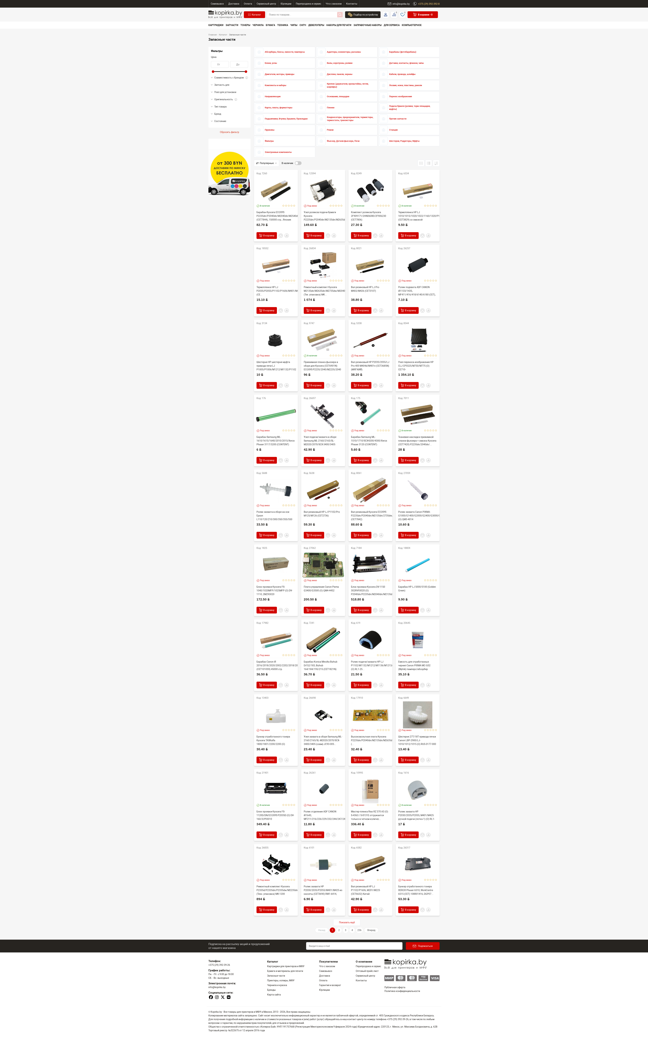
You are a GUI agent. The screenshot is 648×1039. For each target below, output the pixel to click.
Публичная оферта (394, 987)
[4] (291, 205)
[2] (286, 205)
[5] (294, 205)
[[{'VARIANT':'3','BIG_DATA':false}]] (421, 163)
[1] (283, 205)
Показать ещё (347, 922)
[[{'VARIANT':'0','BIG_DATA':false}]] (428, 163)
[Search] (340, 14)
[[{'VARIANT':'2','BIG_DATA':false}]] (436, 163)
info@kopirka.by (217, 987)
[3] (289, 205)
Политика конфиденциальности (402, 991)
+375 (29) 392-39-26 (219, 965)
